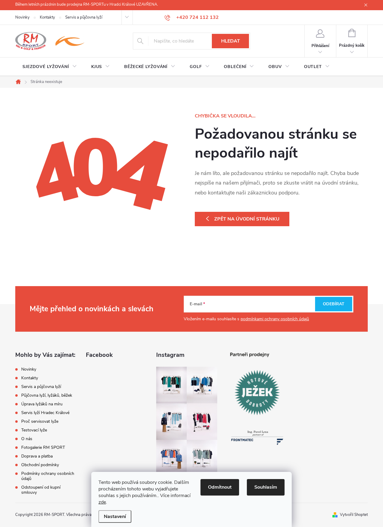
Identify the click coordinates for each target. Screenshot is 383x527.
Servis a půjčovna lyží (83, 17)
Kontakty (47, 17)
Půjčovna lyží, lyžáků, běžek (46, 395)
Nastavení (115, 516)
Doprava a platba (37, 456)
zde (102, 502)
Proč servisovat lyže (39, 421)
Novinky (22, 17)
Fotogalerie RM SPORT (43, 447)
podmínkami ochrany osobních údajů (275, 319)
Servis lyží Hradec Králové (45, 413)
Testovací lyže (34, 430)
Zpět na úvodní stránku (246, 219)
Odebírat (333, 304)
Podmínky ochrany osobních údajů (47, 476)
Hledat (230, 41)
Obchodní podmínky (40, 465)
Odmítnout (220, 487)
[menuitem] (49, 67)
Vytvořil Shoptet (354, 514)
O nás (26, 439)
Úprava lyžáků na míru (42, 404)
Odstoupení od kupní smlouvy (40, 489)
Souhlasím (265, 487)
